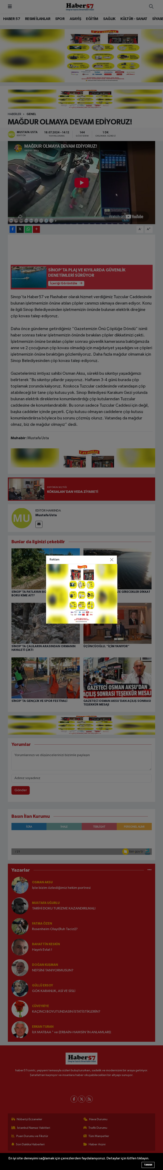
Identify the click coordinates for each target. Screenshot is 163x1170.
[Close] (111, 559)
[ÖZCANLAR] (81, 594)
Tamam (148, 1165)
